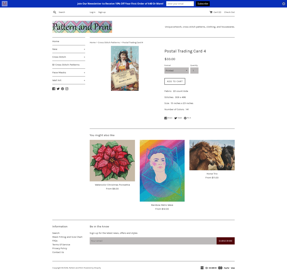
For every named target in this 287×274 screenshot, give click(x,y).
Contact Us (58, 252)
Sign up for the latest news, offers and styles (114, 233)
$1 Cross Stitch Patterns (66, 64)
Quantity (194, 65)
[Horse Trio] (212, 155)
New (68, 49)
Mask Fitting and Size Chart (67, 236)
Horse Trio (212, 173)
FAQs (55, 240)
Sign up (102, 12)
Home (55, 41)
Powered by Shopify (92, 268)
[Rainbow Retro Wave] (162, 171)
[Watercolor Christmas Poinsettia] (112, 160)
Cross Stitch (68, 56)
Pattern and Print (76, 268)
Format (167, 65)
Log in (92, 12)
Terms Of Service (61, 244)
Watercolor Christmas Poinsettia (112, 184)
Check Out (229, 12)
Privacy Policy (59, 248)
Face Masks (68, 72)
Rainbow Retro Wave (162, 205)
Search (55, 233)
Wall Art (68, 80)
